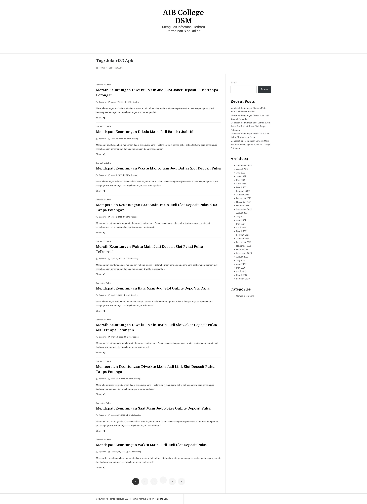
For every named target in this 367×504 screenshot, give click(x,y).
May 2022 (240, 180)
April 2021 (241, 227)
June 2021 (241, 220)
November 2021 (243, 202)
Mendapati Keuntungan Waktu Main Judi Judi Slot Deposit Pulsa (151, 445)
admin (103, 102)
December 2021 (243, 198)
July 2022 (240, 172)
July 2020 (240, 260)
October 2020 (242, 249)
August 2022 (242, 169)
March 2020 (241, 275)
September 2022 (244, 165)
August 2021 (242, 213)
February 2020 (243, 278)
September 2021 (244, 209)
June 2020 (241, 264)
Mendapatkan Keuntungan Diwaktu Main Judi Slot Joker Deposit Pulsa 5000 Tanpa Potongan (250, 145)
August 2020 (242, 257)
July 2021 (240, 216)
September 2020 (244, 253)
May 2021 (240, 224)
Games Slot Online (103, 85)
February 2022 (243, 191)
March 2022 (241, 187)
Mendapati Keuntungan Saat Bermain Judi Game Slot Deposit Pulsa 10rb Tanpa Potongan (250, 126)
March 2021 (241, 231)
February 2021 (243, 235)
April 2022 (241, 183)
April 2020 (241, 271)
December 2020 (243, 242)
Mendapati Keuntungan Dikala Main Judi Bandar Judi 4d (144, 132)
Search (234, 82)
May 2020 (240, 268)
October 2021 (242, 205)
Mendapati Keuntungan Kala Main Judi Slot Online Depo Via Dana (153, 288)
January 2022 (242, 194)
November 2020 (243, 246)
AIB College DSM (183, 17)
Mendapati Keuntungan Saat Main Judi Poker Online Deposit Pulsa (153, 408)
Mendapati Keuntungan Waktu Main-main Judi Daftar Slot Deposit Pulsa (158, 168)
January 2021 (242, 238)
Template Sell (160, 499)
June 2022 (241, 176)
